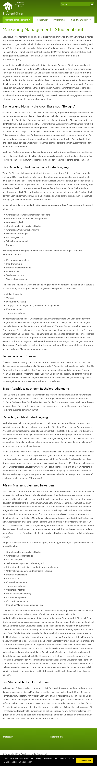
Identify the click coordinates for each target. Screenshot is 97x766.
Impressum (8, 736)
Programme (59, 19)
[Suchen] (92, 4)
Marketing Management (18, 20)
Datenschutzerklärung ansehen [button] (18, 762)
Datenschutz (56, 736)
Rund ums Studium (80, 20)
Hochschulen (42, 19)
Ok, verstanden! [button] (84, 761)
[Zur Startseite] (13, 7)
